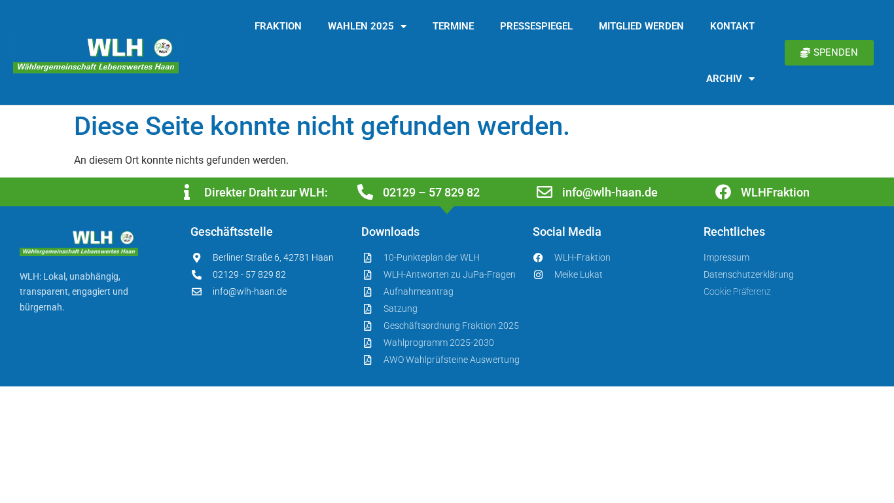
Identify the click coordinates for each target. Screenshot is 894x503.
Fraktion (278, 26)
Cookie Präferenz (737, 291)
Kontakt (732, 26)
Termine (453, 26)
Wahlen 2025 (361, 26)
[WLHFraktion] (723, 192)
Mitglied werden (641, 26)
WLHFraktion (775, 192)
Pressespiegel (536, 26)
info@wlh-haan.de (610, 192)
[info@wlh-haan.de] (544, 192)
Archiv (724, 78)
